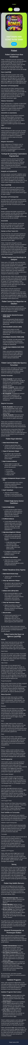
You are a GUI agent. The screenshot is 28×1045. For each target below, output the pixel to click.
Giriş (10, 9)
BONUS (14, 44)
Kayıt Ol (17, 9)
